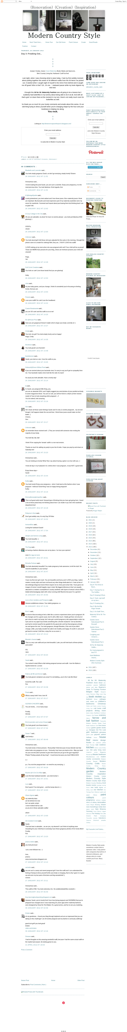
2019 (90, 526)
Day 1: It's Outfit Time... (97, 611)
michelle (28, 867)
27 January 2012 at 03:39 (36, 687)
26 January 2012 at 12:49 (36, 262)
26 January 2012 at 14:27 (36, 326)
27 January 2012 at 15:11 (36, 880)
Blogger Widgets (97, 510)
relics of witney (91, 802)
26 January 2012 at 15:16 (36, 401)
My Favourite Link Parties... (95, 829)
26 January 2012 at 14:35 (36, 339)
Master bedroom (99, 754)
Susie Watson (97, 811)
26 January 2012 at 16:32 (36, 519)
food (97, 725)
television (89, 813)
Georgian (92, 730)
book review (96, 696)
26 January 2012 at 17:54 (36, 530)
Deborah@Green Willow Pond (35, 367)
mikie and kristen (31, 928)
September (94, 558)
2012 (90, 547)
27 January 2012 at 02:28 (36, 668)
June (92, 567)
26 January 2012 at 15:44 (36, 476)
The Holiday (96, 813)
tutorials (96, 818)
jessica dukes (30, 842)
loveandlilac (29, 524)
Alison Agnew (30, 795)
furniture (88, 727)
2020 (90, 523)
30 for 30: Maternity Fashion (37, 159)
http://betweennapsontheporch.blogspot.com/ (56, 123)
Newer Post (25, 980)
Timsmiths (89, 818)
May (91, 570)
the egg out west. (34, 555)
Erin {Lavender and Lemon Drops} (36, 722)
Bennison (93, 694)
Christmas (102, 704)
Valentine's (102, 818)
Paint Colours (73, 42)
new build (95, 787)
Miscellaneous (91, 757)
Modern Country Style (96, 778)
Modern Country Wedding (94, 783)
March (92, 576)
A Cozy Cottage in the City (34, 214)
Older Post (80, 980)
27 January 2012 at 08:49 (36, 739)
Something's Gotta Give (98, 807)
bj (26, 386)
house (96, 737)
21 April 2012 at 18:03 (35, 945)
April (92, 573)
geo (87, 730)
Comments (92, 191)
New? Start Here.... (36, 42)
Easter (97, 715)
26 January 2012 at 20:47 (36, 571)
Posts (91, 187)
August (92, 561)
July (91, 564)
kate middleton (101, 745)
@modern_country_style (94, 87)
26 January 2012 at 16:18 (36, 508)
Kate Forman (91, 745)
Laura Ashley (102, 747)
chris (27, 283)
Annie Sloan (98, 683)
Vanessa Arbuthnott (93, 820)
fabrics (89, 718)
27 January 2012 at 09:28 (36, 767)
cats (96, 701)
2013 (90, 544)
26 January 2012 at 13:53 (36, 292)
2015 (90, 538)
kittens (97, 747)
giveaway (102, 732)
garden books (101, 727)
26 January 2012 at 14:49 (36, 351)
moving (99, 785)
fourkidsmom (29, 356)
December (94, 549)
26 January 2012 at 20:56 (36, 595)
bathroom (103, 685)
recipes (104, 800)
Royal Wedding (95, 804)
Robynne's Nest (30, 513)
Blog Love (100, 694)
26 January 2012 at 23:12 (36, 634)
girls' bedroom (92, 732)
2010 (90, 670)
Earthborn (97, 713)
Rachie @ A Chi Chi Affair (34, 773)
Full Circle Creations (32, 267)
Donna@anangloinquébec (34, 497)
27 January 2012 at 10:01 (36, 779)
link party (94, 750)
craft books (98, 708)
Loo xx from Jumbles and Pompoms (37, 600)
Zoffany (88, 822)
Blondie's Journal (31, 639)
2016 (90, 535)
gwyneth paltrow (100, 734)
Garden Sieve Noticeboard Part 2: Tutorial (97, 629)
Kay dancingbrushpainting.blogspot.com (38, 897)
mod (99, 757)
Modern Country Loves (96, 776)
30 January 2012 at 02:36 (36, 908)
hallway (90, 737)
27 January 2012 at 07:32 (36, 728)
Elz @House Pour (31, 320)
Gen (27, 406)
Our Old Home (61, 42)
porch (104, 798)
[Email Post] (28, 157)
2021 (90, 520)
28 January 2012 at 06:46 (36, 892)
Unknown (28, 237)
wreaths (103, 820)
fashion (95, 720)
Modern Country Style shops (96, 781)
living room (102, 750)
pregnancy (53, 159)
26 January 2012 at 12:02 (36, 208)
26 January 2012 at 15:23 (36, 452)
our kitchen (99, 790)
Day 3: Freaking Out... (31, 54)
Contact (33, 46)
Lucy (27, 784)
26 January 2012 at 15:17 (36, 422)
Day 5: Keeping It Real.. (98, 595)
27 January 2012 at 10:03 (36, 790)
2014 (90, 541)
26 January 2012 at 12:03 (36, 232)
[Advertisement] (52, 965)
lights (88, 750)
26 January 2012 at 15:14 (36, 380)
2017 (90, 532)
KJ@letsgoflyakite (31, 195)
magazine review (93, 752)
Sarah (27, 660)
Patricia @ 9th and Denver (34, 674)
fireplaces (93, 725)
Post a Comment (26, 950)
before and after (92, 687)
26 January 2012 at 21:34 (36, 606)
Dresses (28, 936)
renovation (101, 802)
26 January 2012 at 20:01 (36, 558)
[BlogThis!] (33, 157)
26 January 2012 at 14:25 (36, 314)
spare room (90, 809)
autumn (96, 685)
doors (88, 713)
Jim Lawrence (97, 742)
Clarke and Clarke (91, 706)
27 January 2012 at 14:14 (36, 862)
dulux (92, 713)
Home (24, 42)
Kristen (27, 913)
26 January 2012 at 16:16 (36, 492)
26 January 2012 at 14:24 (36, 303)
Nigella (101, 787)
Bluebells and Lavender (33, 170)
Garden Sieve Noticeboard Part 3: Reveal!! (97, 622)
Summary (89, 811)
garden (94, 727)
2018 (90, 529)
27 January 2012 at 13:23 (36, 836)
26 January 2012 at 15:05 (36, 362)
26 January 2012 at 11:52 (36, 176)
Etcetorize (28, 345)
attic (104, 683)
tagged (104, 811)
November (94, 552)
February (93, 579)
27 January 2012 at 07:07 (36, 717)
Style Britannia (100, 809)
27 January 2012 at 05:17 (36, 698)
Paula (27, 692)
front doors (102, 725)
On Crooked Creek (31, 821)
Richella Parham (31, 563)
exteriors (102, 715)
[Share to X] (35, 157)
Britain (96, 699)
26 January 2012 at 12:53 (36, 278)
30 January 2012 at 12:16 (36, 931)
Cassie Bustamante (32, 308)
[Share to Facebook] (37, 157)
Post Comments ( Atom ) (38, 984)
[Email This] (31, 157)
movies (94, 785)
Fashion (25, 46)
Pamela (28, 297)
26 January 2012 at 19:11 (36, 542)
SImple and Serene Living (34, 536)
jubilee (104, 742)
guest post (90, 734)
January (93, 582)
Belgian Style (93, 692)
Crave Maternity (51, 71)
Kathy (27, 481)
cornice (99, 706)
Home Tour (49, 42)
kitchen (90, 747)
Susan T (28, 733)
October (93, 555)
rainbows (99, 800)
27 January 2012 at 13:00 (36, 815)
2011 (90, 667)
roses (88, 804)
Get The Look (101, 730)
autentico (89, 685)
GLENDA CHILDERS (32, 703)
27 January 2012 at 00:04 (36, 655)
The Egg (28, 547)
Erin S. (27, 611)
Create (83, 42)
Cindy (27, 331)
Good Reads (93, 42)
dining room (100, 711)
